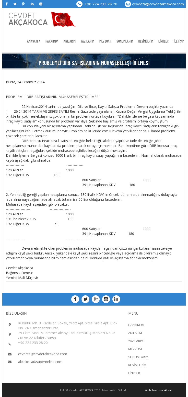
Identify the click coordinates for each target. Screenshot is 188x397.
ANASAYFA (33, 41)
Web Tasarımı (154, 390)
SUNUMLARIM (125, 41)
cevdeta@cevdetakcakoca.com (158, 3)
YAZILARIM (87, 41)
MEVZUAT (105, 41)
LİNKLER (163, 41)
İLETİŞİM (179, 41)
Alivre (168, 390)
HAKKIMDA (52, 41)
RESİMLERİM (145, 41)
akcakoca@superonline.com (40, 361)
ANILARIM (70, 41)
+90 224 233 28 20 (100, 3)
